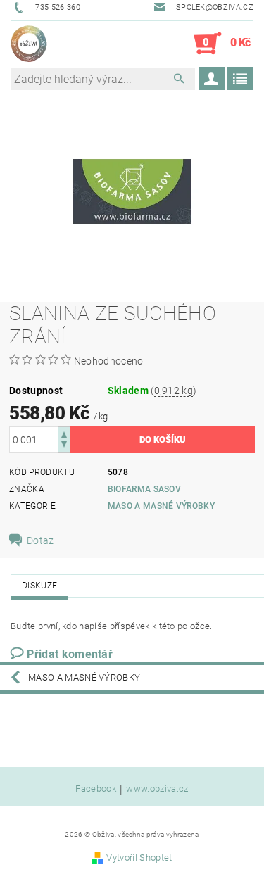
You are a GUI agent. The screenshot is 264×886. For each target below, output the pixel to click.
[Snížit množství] (64, 446)
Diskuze (39, 585)
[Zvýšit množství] (64, 433)
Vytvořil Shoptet (139, 857)
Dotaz (40, 540)
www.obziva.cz (157, 789)
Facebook (95, 789)
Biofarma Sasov (144, 489)
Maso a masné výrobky (161, 506)
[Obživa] (29, 43)
